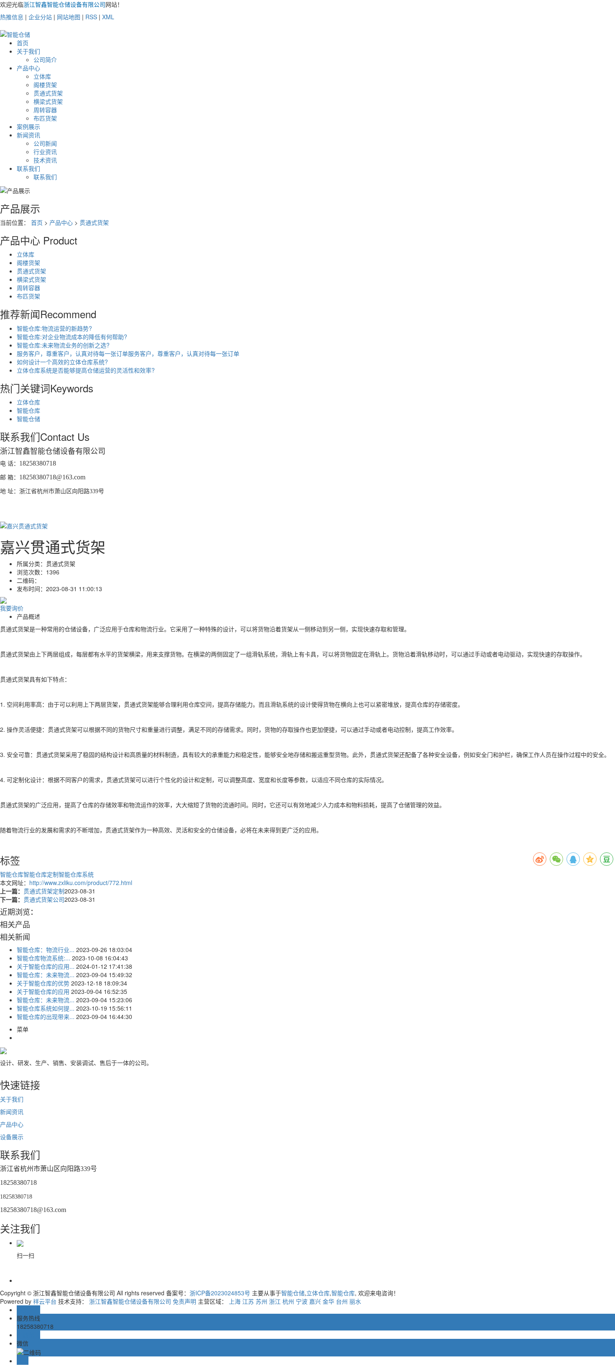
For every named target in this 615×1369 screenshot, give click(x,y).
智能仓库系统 (76, 874)
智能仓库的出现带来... (45, 1016)
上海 (235, 1301)
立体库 (42, 76)
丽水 (355, 1301)
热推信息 (11, 17)
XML (108, 17)
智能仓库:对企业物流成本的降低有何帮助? (72, 336)
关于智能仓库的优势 (43, 983)
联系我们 (28, 168)
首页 (22, 43)
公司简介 (45, 59)
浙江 (275, 1301)
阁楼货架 (45, 84)
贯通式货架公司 (43, 899)
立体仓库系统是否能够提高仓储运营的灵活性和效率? (86, 370)
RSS (91, 17)
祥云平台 (44, 1301)
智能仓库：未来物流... (45, 974)
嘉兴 (315, 1301)
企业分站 (40, 17)
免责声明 (184, 1301)
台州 (342, 1301)
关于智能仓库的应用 (43, 991)
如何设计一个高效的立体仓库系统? (62, 362)
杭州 (288, 1301)
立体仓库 (28, 402)
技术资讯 (45, 160)
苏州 (261, 1301)
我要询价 (11, 608)
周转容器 (45, 110)
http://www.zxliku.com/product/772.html (80, 882)
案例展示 (28, 126)
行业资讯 (45, 151)
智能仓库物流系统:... (43, 958)
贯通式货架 (48, 93)
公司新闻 (45, 143)
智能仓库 (28, 410)
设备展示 (11, 1136)
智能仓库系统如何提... (45, 1008)
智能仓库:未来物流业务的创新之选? (63, 345)
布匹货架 (45, 118)
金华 (328, 1301)
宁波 (302, 1301)
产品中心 (28, 68)
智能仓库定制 (41, 874)
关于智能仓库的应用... (45, 966)
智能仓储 (28, 418)
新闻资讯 (28, 135)
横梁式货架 (48, 101)
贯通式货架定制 (43, 891)
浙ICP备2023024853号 (220, 1293)
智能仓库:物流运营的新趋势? (54, 328)
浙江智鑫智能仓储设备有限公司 (130, 1301)
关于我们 (28, 51)
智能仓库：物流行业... (45, 949)
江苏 (248, 1301)
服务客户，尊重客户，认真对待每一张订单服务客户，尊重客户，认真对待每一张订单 (128, 353)
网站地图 (68, 17)
